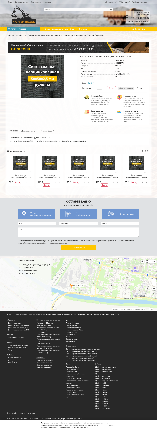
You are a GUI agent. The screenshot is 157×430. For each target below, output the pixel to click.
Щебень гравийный (102, 378)
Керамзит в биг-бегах (45, 360)
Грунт (68, 320)
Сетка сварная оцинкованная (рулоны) (80, 360)
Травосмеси (70, 341)
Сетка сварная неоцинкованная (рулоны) (44, 35)
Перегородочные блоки (17, 347)
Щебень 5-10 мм (101, 394)
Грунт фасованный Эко (74, 330)
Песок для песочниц (73, 378)
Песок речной (71, 392)
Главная (11, 35)
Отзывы (73, 29)
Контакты (47, 2)
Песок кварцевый (73, 388)
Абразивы (11, 320)
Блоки (9, 342)
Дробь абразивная (14, 323)
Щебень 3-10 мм (101, 392)
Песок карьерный (72, 385)
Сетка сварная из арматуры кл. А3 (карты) (81, 351)
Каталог (18, 29)
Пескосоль (41, 332)
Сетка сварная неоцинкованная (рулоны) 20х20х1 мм (78, 177)
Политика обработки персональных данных (44, 314)
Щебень (98, 364)
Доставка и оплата (21, 2)
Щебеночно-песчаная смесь (105, 367)
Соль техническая (43, 344)
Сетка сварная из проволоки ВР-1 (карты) (81, 354)
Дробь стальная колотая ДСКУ (19, 325)
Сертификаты (36, 2)
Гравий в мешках (14, 360)
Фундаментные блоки (16, 350)
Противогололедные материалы (48, 320)
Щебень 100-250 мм (102, 408)
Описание (14, 131)
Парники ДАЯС (71, 332)
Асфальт (10, 334)
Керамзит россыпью (44, 365)
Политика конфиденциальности (76, 427)
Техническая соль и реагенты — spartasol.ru (103, 314)
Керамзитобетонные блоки (18, 345)
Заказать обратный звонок (138, 21)
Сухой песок (70, 397)
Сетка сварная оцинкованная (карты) (80, 358)
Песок (68, 364)
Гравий (9, 354)
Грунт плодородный (73, 328)
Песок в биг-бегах (72, 367)
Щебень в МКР (100, 383)
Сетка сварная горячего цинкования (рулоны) (83, 349)
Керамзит (40, 357)
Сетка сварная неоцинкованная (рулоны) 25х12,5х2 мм (107, 177)
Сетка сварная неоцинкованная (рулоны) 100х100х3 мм (20, 177)
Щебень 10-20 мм (101, 399)
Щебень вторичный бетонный (106, 381)
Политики (27, 243)
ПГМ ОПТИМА (42, 330)
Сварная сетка (21, 35)
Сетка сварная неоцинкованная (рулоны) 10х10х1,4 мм (49, 177)
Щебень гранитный (102, 376)
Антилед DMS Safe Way (45, 323)
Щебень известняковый (104, 371)
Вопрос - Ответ (47, 131)
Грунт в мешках (72, 325)
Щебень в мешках (102, 385)
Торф (68, 337)
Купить (111, 88)
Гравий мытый (13, 362)
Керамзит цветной (44, 367)
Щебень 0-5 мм (101, 388)
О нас (10, 2)
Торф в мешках (71, 339)
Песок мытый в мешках (75, 390)
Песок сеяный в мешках (75, 394)
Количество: (86, 88)
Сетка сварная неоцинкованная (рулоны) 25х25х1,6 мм (136, 177)
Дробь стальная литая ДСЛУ (18, 328)
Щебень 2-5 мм (101, 390)
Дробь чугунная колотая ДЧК (18, 330)
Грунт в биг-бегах (72, 323)
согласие (31, 241)
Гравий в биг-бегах (14, 357)
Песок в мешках (72, 369)
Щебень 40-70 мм (101, 404)
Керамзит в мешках (44, 363)
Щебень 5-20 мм (101, 397)
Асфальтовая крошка (16, 337)
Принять (111, 425)
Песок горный (71, 371)
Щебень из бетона (102, 374)
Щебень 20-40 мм (101, 401)
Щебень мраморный (103, 369)
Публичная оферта (69, 314)
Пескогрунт (70, 334)
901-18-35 (139, 17)
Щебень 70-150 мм (102, 406)
